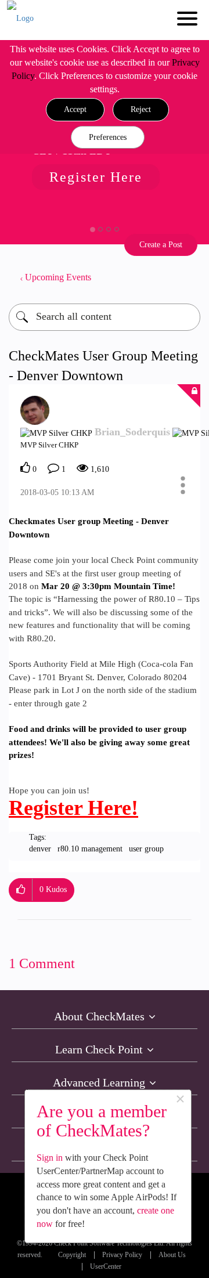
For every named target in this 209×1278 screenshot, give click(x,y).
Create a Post (160, 244)
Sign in (50, 1158)
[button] (75, 109)
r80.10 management (89, 848)
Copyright (72, 1255)
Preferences (108, 137)
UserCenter (105, 1266)
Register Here (95, 177)
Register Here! (73, 807)
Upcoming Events (58, 277)
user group (146, 848)
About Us (172, 1255)
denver (40, 848)
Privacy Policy (122, 1255)
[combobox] (104, 317)
